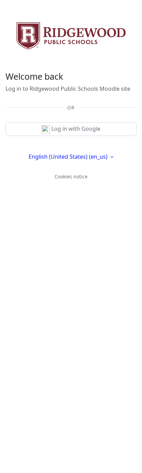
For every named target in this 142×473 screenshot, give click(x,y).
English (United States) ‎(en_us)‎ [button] (69, 156)
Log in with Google (75, 128)
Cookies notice (71, 176)
